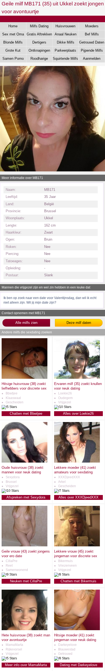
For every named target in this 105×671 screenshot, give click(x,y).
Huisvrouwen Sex (65, 27)
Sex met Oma (13, 34)
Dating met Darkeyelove (78, 665)
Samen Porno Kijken (13, 59)
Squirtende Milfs (65, 59)
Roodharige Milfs (39, 59)
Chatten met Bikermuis (78, 581)
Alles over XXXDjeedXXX (78, 497)
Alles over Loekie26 (78, 413)
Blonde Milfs (13, 42)
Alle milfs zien (26, 323)
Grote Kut (12, 50)
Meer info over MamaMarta (26, 665)
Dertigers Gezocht (39, 43)
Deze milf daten (78, 323)
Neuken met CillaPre (26, 581)
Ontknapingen (39, 50)
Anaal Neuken (65, 34)
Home (13, 26)
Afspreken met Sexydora (25, 497)
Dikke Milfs (65, 42)
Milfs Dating (39, 26)
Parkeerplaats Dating (65, 51)
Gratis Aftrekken (39, 34)
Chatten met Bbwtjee (26, 413)
